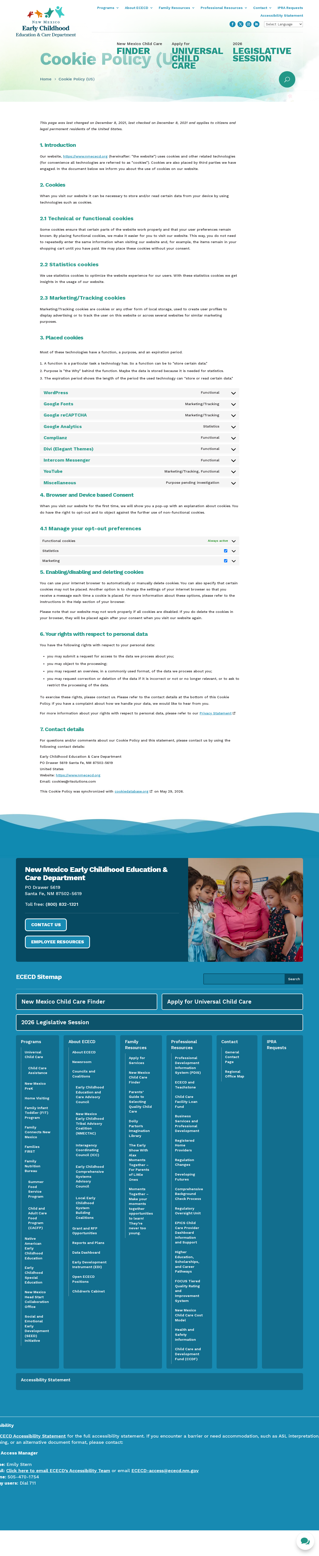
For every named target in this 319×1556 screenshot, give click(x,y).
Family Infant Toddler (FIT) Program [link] (36, 1113)
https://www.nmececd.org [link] (85, 156)
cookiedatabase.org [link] (132, 791)
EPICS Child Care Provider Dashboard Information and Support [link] (187, 1232)
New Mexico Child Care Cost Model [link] (189, 1315)
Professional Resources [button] (222, 8)
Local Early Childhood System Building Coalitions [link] (85, 1207)
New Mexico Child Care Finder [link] (139, 1077)
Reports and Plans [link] (88, 1243)
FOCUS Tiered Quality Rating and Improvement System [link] (187, 1290)
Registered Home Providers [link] (184, 1145)
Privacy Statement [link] (216, 713)
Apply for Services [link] (137, 1060)
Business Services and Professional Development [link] (188, 1123)
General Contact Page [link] (232, 1057)
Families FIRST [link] (32, 1149)
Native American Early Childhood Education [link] (34, 1248)
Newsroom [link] (81, 1062)
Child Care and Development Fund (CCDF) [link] (188, 1354)
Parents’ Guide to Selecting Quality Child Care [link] (140, 1101)
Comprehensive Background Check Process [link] (189, 1194)
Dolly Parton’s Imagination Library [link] (139, 1128)
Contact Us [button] (46, 924)
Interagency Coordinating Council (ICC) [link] (87, 1150)
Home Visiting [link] (37, 1098)
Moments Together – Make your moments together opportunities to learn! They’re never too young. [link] (141, 1211)
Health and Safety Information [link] (185, 1334)
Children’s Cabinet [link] (88, 1291)
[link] (46, 35)
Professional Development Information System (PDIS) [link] (188, 1065)
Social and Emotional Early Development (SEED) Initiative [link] (37, 1328)
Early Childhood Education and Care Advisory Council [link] (90, 1094)
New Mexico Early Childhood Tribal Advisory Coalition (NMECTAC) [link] (90, 1123)
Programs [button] (105, 8)
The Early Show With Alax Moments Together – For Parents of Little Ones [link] (139, 1162)
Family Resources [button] (174, 8)
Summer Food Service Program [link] (36, 1189)
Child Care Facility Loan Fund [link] (186, 1101)
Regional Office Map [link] (234, 1074)
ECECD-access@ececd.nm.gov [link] (165, 1470)
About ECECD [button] (136, 8)
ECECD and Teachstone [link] (185, 1084)
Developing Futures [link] (185, 1176)
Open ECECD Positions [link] (83, 1279)
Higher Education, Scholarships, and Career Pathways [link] (187, 1261)
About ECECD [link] (84, 1052)
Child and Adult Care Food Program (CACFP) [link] (37, 1218)
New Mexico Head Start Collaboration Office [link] (37, 1299)
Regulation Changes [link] (184, 1162)
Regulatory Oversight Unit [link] (188, 1210)
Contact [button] (260, 8)
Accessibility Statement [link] (281, 15)
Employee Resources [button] (57, 941)
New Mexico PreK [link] (35, 1085)
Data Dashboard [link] (86, 1252)
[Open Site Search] (287, 79)
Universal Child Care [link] (34, 1054)
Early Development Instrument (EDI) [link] (89, 1264)
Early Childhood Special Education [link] (34, 1275)
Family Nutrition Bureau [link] (32, 1166)
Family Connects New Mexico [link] (37, 1132)
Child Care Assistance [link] (37, 1070)
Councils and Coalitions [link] (83, 1073)
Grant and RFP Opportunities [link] (84, 1230)
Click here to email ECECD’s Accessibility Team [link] (58, 1470)
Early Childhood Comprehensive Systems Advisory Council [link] (90, 1176)
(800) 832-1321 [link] (62, 904)
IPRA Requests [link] (290, 8)
